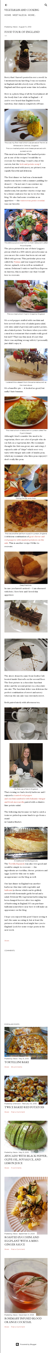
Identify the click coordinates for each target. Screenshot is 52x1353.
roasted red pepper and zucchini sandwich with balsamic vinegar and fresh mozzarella (24, 798)
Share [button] (6, 941)
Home (7, 15)
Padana (17, 262)
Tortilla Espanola (17, 864)
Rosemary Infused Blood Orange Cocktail (23, 1320)
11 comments (16, 1168)
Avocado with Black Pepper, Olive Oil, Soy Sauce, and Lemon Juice (25, 1159)
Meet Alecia (19, 15)
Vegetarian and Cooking (21, 10)
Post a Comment (18, 1112)
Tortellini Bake (16, 1062)
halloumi (8, 890)
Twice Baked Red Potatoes (24, 1107)
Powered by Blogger (28, 1344)
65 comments (16, 1067)
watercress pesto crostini (32, 200)
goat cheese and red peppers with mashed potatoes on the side (24, 539)
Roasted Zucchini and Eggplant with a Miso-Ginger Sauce (21, 1240)
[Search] (46, 4)
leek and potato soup (29, 164)
